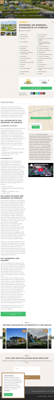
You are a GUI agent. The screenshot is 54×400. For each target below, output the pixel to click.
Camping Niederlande (41, 137)
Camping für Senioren (40, 150)
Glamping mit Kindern (46, 154)
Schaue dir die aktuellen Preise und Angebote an (13, 314)
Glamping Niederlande (37, 139)
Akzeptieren (8, 394)
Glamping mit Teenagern (39, 157)
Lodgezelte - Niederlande (47, 139)
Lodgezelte (31, 147)
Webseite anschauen (36, 88)
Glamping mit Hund (38, 154)
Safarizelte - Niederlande (39, 142)
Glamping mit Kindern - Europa (35, 155)
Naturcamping (47, 159)
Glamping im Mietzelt (47, 145)
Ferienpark (43, 152)
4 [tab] (27, 350)
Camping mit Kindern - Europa (39, 144)
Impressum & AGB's (42, 396)
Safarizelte (42, 147)
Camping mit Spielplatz (36, 152)
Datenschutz (50, 396)
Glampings (18, 8)
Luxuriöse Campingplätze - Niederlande (37, 141)
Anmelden (27, 377)
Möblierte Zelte (37, 147)
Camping (34, 150)
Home (12, 8)
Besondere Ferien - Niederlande (41, 136)
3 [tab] (26, 350)
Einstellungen (7, 390)
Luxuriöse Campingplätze (39, 159)
